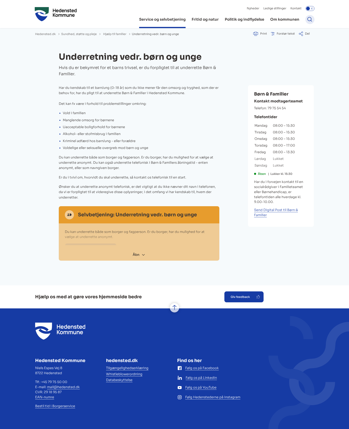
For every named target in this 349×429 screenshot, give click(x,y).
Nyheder (253, 8)
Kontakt (296, 8)
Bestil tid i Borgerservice (55, 406)
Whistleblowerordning (124, 374)
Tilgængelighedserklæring (127, 368)
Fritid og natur (205, 19)
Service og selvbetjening (162, 19)
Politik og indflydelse (244, 19)
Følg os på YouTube (201, 387)
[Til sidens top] (174, 307)
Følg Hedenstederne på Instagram (212, 397)
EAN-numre (44, 397)
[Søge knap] (309, 19)
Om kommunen (284, 19)
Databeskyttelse (119, 380)
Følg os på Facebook (202, 368)
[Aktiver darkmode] (310, 8)
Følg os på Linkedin (201, 378)
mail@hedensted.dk (63, 387)
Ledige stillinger (274, 8)
